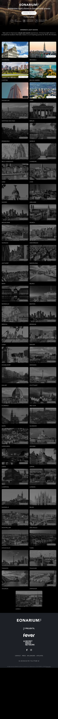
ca (19, 661)
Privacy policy (48, 666)
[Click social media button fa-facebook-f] (27, 650)
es (26, 661)
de (22, 661)
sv (38, 661)
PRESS (24, 656)
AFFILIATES (39, 656)
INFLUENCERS (31, 656)
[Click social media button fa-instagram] (31, 650)
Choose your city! (29, 13)
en (24, 661)
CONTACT (18, 656)
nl (32, 661)
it (30, 661)
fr (28, 661)
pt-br (35, 661)
